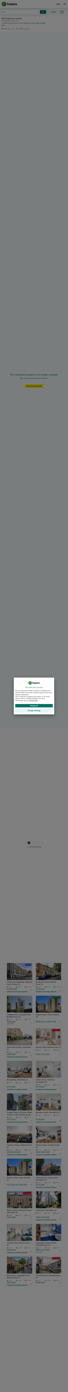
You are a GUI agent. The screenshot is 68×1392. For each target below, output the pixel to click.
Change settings (34, 710)
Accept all (34, 706)
